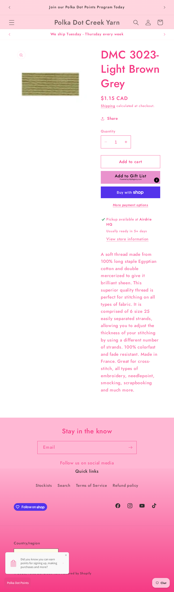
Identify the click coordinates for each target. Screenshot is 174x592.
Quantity (108, 131)
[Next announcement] (164, 7)
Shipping (108, 105)
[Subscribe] (130, 447)
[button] (12, 22)
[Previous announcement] (9, 7)
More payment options (130, 205)
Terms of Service (91, 485)
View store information (127, 239)
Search (64, 485)
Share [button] (112, 118)
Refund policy (125, 485)
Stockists (44, 485)
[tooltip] (156, 180)
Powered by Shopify (76, 573)
